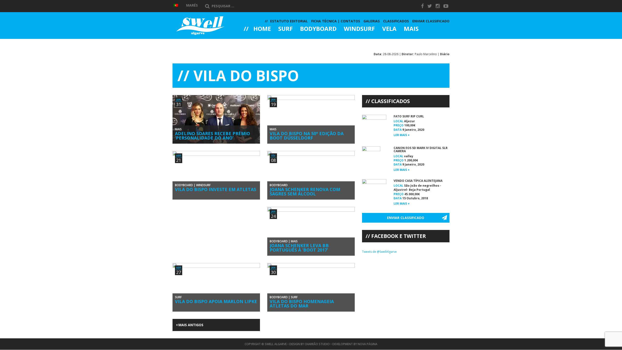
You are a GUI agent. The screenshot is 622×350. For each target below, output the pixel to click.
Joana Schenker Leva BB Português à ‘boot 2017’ (299, 248)
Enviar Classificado (430, 21)
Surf (285, 29)
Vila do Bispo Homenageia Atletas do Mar (302, 303)
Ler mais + (402, 135)
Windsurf (359, 29)
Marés (192, 5)
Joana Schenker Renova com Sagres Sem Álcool (305, 191)
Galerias (261, 42)
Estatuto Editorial (289, 21)
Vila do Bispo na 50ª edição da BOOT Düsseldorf (307, 136)
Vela (389, 29)
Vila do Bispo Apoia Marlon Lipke (216, 301)
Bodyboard (318, 29)
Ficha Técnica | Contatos (335, 21)
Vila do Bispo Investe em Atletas (215, 189)
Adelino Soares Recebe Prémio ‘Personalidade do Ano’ (212, 136)
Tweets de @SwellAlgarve (379, 252)
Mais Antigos (190, 325)
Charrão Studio (317, 344)
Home (262, 29)
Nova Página (367, 344)
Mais (411, 29)
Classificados (396, 21)
